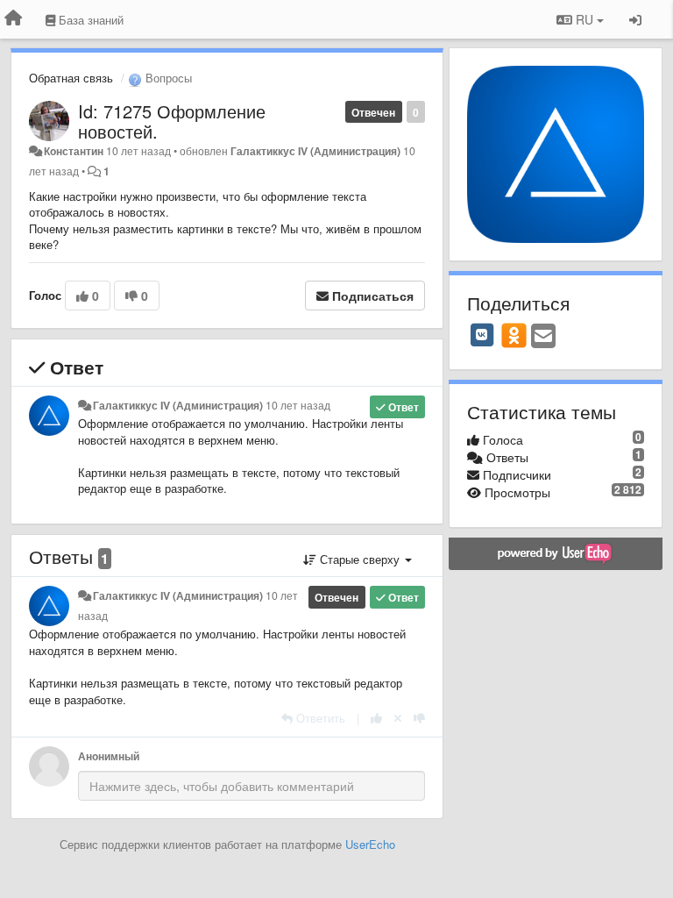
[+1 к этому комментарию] (376, 717)
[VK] (482, 335)
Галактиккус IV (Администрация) (315, 151)
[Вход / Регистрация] (635, 19)
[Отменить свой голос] (397, 717)
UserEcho (370, 844)
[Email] (543, 337)
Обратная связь (71, 77)
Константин (73, 151)
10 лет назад (298, 405)
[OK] (514, 335)
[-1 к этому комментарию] (419, 717)
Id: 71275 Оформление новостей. (172, 121)
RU (584, 19)
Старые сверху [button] (359, 559)
